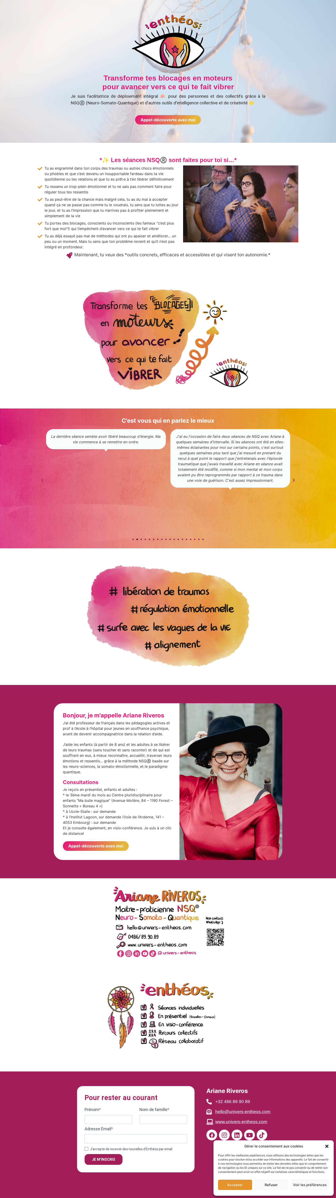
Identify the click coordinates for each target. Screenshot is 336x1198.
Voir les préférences (310, 1185)
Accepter (235, 1185)
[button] (327, 1146)
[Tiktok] (262, 1135)
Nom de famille (153, 1110)
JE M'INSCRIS (103, 1159)
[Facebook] (211, 1135)
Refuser (271, 1185)
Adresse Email (98, 1129)
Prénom (92, 1110)
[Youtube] (249, 1135)
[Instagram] (224, 1135)
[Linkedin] (237, 1135)
